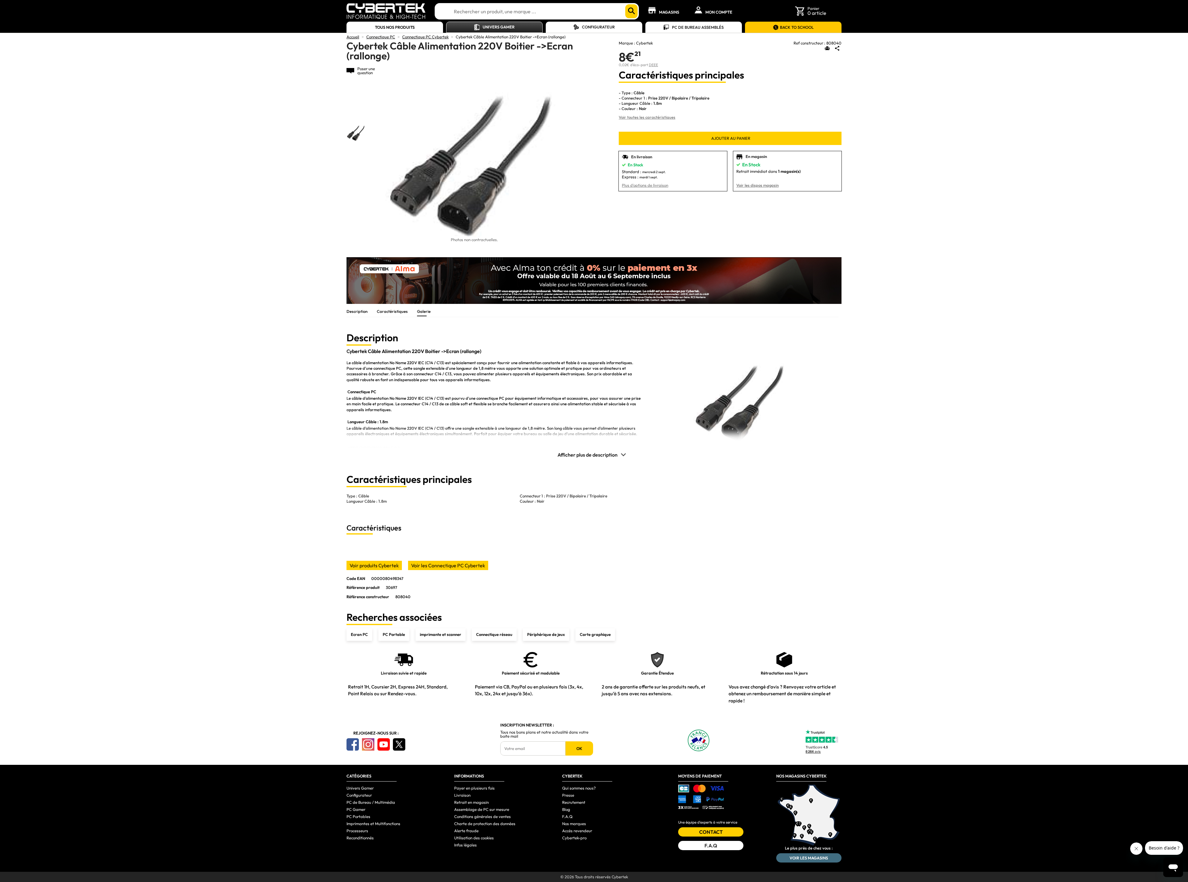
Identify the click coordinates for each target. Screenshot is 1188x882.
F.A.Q (567, 816)
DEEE (653, 64)
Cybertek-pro (574, 837)
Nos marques (574, 823)
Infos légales (465, 844)
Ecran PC (359, 634)
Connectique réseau (494, 634)
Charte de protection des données (484, 823)
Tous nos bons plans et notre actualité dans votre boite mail (544, 734)
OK (579, 748)
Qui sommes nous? (579, 788)
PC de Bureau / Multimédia (370, 802)
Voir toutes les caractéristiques (647, 117)
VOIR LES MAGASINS (809, 857)
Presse (568, 795)
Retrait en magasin (471, 802)
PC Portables (358, 816)
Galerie (424, 311)
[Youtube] (383, 744)
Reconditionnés (360, 837)
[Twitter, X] (399, 744)
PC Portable (394, 634)
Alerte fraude (466, 830)
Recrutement (573, 802)
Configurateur (598, 26)
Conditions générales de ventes (482, 816)
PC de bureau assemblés (698, 27)
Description (357, 311)
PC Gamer (355, 809)
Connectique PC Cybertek (425, 36)
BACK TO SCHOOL (797, 27)
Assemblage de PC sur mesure (481, 809)
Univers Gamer (498, 26)
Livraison (462, 795)
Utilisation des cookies (474, 837)
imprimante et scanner (440, 634)
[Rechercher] (631, 11)
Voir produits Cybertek (374, 565)
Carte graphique (595, 634)
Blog (566, 809)
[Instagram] (368, 744)
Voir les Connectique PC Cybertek (448, 565)
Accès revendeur (577, 830)
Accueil (352, 36)
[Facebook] (352, 744)
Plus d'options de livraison (645, 185)
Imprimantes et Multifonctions (373, 823)
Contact (711, 832)
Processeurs (357, 830)
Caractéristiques (392, 311)
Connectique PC (380, 36)
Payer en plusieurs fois (474, 788)
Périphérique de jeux (546, 634)
